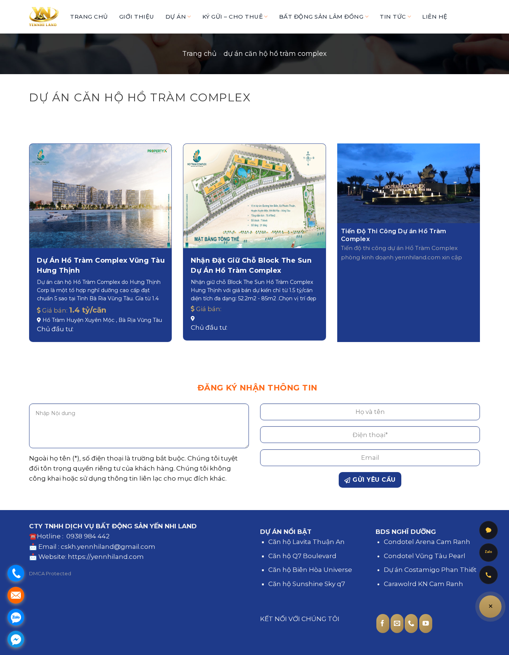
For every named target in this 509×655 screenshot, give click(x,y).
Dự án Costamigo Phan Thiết (430, 569)
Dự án (175, 16)
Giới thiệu (136, 16)
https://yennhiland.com (106, 556)
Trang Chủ (89, 16)
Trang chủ (199, 54)
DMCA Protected (50, 573)
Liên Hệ (435, 16)
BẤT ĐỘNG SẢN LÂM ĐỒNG (321, 16)
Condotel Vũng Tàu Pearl (424, 556)
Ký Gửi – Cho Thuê (232, 16)
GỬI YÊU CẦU (373, 479)
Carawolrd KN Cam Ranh (423, 584)
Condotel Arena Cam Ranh (427, 541)
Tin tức (393, 16)
